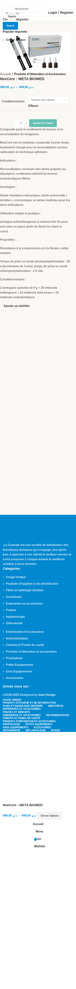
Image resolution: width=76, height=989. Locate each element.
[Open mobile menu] (4, 12)
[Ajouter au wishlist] (67, 815)
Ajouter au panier (43, 123)
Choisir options (50, 815)
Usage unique (15, 39)
